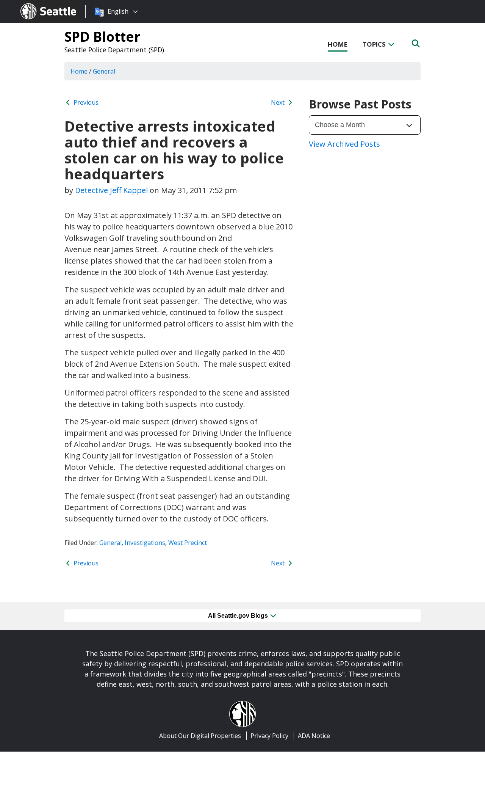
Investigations (145, 542)
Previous (85, 102)
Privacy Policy (269, 735)
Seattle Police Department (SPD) (114, 49)
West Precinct (187, 542)
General (110, 542)
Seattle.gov (36, 4)
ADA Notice (314, 735)
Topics (375, 44)
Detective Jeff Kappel (111, 190)
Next (278, 102)
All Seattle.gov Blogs (238, 615)
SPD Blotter (102, 36)
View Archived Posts (344, 144)
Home (337, 44)
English (118, 11)
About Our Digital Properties (200, 735)
